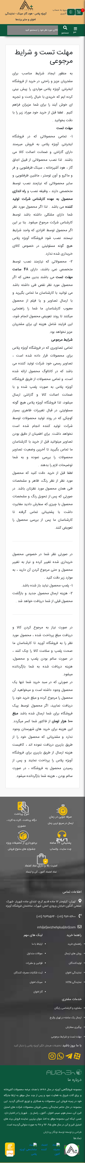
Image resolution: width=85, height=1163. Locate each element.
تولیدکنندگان (75, 963)
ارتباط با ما (37, 944)
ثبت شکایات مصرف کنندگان (28, 973)
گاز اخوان (37, 992)
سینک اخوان (36, 982)
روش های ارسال (73, 953)
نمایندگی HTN (74, 982)
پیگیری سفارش (74, 1027)
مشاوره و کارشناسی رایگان (68, 1008)
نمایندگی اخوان (73, 973)
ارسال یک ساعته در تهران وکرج (66, 1017)
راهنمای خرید (75, 944)
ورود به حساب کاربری (59, 12)
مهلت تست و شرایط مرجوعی (66, 1037)
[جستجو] (65, 27)
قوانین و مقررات (34, 963)
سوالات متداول (34, 953)
